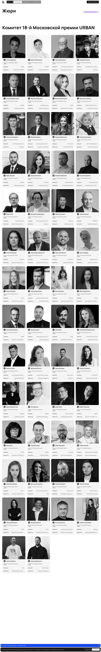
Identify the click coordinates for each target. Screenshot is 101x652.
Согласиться (95, 649)
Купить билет (26, 2)
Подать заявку (18, 2)
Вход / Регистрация (93, 2)
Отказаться (87, 649)
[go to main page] (4, 2)
